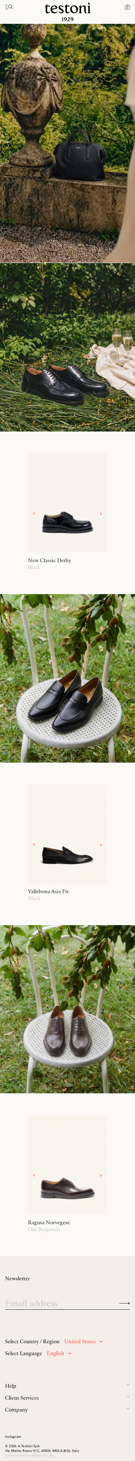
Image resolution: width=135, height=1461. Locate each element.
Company (16, 1409)
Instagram (13, 1436)
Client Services (22, 1398)
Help (10, 1386)
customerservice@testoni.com (29, 1455)
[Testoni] (67, 12)
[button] (127, 6)
